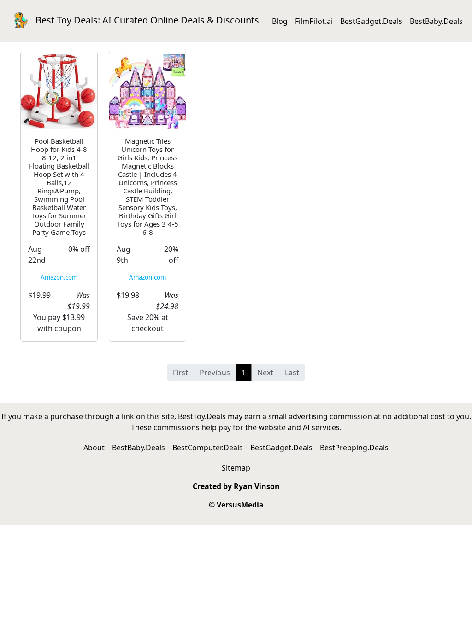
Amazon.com (59, 277)
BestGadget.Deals (371, 21)
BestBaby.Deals (436, 21)
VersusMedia (240, 505)
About (94, 448)
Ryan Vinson (257, 486)
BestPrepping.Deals (354, 448)
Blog (280, 21)
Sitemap (236, 468)
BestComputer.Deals (207, 448)
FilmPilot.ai (314, 21)
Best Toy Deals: (147, 20)
